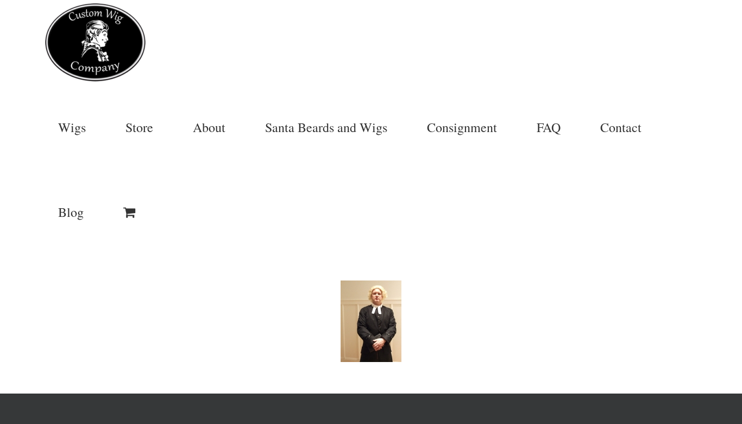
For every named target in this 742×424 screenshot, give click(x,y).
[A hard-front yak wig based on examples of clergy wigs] (371, 321)
